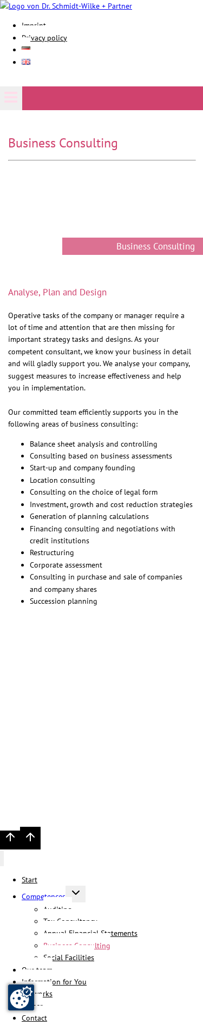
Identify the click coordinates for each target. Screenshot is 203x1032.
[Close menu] (2, 858)
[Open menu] (11, 98)
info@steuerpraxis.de (77, 792)
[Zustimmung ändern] (21, 997)
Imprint (28, 805)
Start (29, 880)
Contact (34, 1018)
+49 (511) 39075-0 (62, 751)
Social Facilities (68, 957)
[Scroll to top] (10, 840)
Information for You (54, 982)
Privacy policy (44, 38)
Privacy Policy (69, 805)
